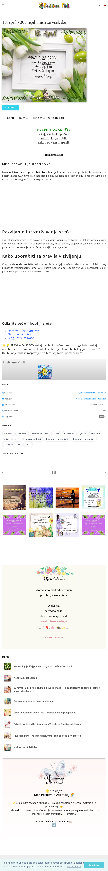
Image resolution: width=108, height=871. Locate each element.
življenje (95, 433)
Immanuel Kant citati (57, 439)
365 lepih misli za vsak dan (93, 392)
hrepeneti (69, 433)
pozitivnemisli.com (54, 637)
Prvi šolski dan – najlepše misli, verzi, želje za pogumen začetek (47, 736)
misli (6, 439)
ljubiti (83, 433)
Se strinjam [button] (94, 865)
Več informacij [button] (74, 866)
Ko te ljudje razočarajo (25, 678)
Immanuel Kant (33, 439)
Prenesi (12, 107)
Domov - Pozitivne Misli (24, 331)
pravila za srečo (40, 433)
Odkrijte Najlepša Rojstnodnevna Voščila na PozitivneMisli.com (47, 724)
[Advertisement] (54, 205)
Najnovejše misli (19, 334)
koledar (8, 433)
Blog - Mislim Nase (21, 338)
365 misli (22, 433)
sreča (56, 433)
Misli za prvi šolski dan (26, 747)
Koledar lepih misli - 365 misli (91, 399)
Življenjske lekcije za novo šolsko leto (34, 701)
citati (17, 439)
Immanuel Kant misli (83, 439)
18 (19, 444)
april (27, 444)
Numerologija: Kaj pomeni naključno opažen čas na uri (43, 666)
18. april (8, 444)
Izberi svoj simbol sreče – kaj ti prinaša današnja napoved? (45, 712)
